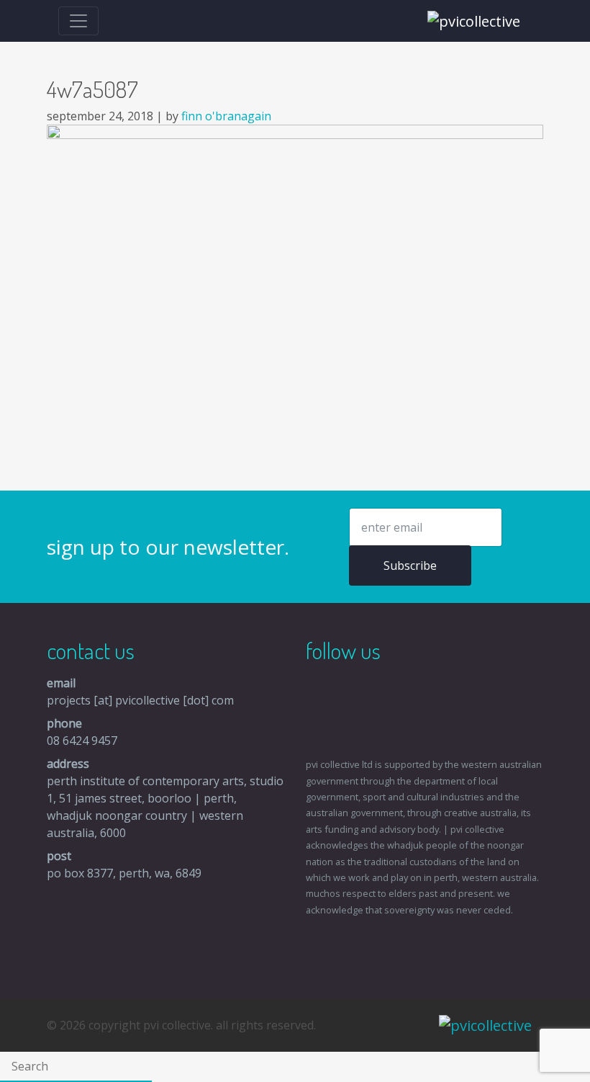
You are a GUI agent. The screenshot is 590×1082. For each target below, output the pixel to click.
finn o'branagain (226, 116)
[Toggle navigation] (78, 20)
